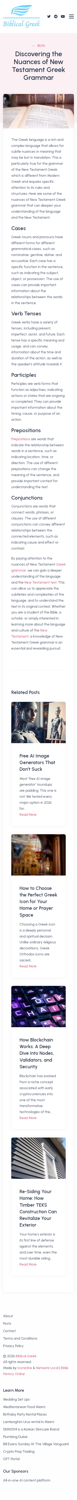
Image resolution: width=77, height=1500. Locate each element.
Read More (28, 814)
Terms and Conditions (20, 1338)
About (8, 1316)
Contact (9, 1331)
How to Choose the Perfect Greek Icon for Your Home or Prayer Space (38, 901)
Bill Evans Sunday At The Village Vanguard (36, 1444)
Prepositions (20, 439)
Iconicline (24, 1368)
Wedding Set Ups (16, 1399)
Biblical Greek (26, 1356)
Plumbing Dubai (15, 1437)
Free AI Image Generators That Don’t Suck (37, 762)
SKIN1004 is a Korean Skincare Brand (31, 1429)
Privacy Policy (13, 1346)
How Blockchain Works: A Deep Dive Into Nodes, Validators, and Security (37, 1053)
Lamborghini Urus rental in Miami (28, 1422)
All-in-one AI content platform (26, 1480)
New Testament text (40, 582)
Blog (41, 46)
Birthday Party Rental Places (25, 1414)
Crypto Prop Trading (18, 1451)
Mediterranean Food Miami (24, 1407)
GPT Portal (11, 1459)
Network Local (47, 1368)
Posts (7, 1323)
